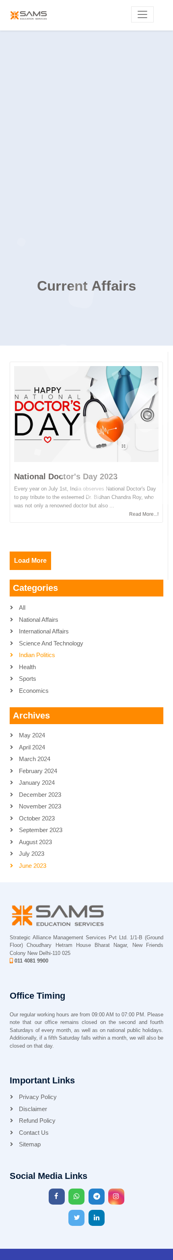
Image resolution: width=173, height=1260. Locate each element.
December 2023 (39, 794)
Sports (26, 678)
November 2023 (39, 806)
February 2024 (37, 770)
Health (26, 667)
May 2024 (31, 735)
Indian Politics (36, 654)
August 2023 (34, 842)
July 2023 (30, 853)
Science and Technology (50, 643)
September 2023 (39, 829)
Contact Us (33, 1132)
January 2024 (36, 782)
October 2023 (36, 818)
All (21, 607)
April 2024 (31, 747)
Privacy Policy (37, 1096)
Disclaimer (32, 1108)
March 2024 (33, 758)
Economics (33, 690)
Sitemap (29, 1144)
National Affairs (37, 619)
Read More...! (144, 514)
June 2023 (31, 865)
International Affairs (43, 631)
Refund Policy (36, 1120)
